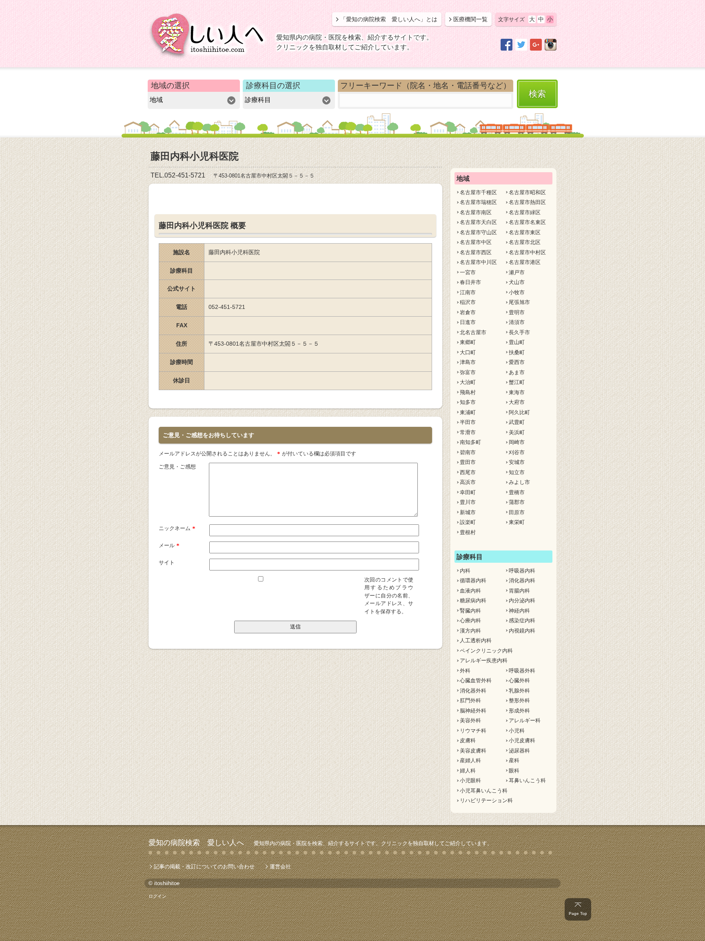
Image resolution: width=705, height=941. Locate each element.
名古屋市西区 (476, 252)
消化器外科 (473, 691)
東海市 (517, 392)
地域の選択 (170, 85)
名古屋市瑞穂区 (478, 202)
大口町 (468, 352)
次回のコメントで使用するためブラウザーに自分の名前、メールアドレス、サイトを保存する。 (388, 596)
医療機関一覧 (470, 19)
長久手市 (519, 332)
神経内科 (519, 611)
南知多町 (470, 442)
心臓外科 (519, 680)
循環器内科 (473, 580)
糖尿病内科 (473, 600)
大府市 (517, 402)
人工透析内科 (476, 640)
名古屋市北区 (525, 242)
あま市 (517, 372)
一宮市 (468, 272)
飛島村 (468, 392)
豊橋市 (517, 492)
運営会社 (280, 866)
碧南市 (468, 452)
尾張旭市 (519, 302)
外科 (465, 671)
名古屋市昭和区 (527, 192)
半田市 (468, 422)
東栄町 (517, 522)
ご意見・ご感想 (177, 467)
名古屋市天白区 (478, 222)
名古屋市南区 (476, 212)
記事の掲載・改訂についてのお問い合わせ (204, 866)
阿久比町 (519, 412)
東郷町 (468, 342)
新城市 (468, 512)
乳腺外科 (519, 691)
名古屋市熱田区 (527, 202)
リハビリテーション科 (486, 800)
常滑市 (468, 432)
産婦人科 (470, 760)
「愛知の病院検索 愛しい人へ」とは (388, 19)
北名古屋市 (473, 332)
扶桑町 (517, 352)
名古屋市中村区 (527, 252)
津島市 (468, 362)
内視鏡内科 (522, 631)
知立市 (517, 472)
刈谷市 (517, 452)
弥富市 (468, 372)
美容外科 (470, 720)
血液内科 (470, 591)
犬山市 (517, 282)
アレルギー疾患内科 (484, 660)
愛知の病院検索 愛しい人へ (196, 843)
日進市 (468, 322)
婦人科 (468, 771)
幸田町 (468, 492)
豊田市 (468, 462)
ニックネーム (177, 528)
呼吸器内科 (522, 571)
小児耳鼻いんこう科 (484, 791)
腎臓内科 (470, 611)
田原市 (517, 512)
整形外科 (519, 700)
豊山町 (517, 342)
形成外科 (519, 711)
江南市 (468, 292)
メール (169, 545)
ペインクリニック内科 (486, 651)
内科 (465, 571)
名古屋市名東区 (527, 222)
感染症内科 (522, 620)
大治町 (468, 382)
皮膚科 (468, 740)
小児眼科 (470, 780)
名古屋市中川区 (478, 262)
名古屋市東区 (525, 232)
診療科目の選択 (273, 85)
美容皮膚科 (473, 751)
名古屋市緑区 (525, 212)
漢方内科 (470, 631)
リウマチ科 (473, 731)
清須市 (517, 322)
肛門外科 (470, 700)
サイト (167, 562)
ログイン (157, 896)
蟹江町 (517, 382)
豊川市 (468, 502)
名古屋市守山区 (478, 232)
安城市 (517, 462)
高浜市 (468, 482)
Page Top (578, 913)
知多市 (468, 402)
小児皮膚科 (522, 740)
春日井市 (470, 282)
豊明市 (517, 312)
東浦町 (468, 412)
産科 (514, 760)
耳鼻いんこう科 (527, 780)
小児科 (517, 731)
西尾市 (468, 472)
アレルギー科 (525, 720)
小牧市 (517, 292)
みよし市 (519, 482)
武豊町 (517, 422)
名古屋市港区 (525, 262)
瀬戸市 (517, 272)
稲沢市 (468, 302)
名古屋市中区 (476, 242)
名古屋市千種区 (478, 192)
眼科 (514, 771)
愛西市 (517, 362)
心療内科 (470, 620)
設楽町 (468, 522)
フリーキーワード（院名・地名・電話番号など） (425, 85)
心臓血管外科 (476, 680)
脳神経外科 (473, 711)
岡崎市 (517, 442)
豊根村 (468, 532)
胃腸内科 (519, 591)
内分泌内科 (522, 600)
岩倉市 (468, 312)
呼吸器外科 (522, 671)
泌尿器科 (519, 751)
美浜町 (517, 432)
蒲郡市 (517, 502)
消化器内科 (522, 580)
